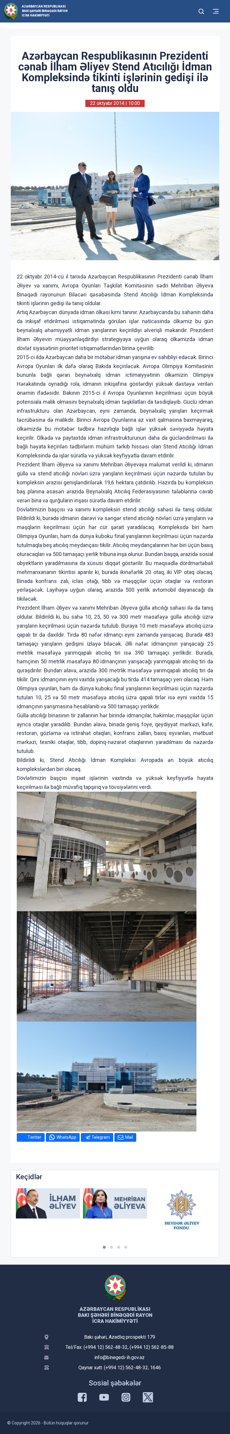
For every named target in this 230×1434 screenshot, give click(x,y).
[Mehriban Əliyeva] (115, 1203)
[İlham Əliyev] (48, 1203)
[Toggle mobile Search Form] (201, 10)
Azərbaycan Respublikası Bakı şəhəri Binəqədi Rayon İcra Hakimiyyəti (45, 11)
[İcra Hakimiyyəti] (11, 11)
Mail (129, 1137)
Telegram (101, 1137)
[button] (104, 1247)
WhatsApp (66, 1137)
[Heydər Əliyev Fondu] (182, 1209)
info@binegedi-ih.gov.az (119, 1357)
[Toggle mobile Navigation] (215, 11)
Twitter (34, 1137)
